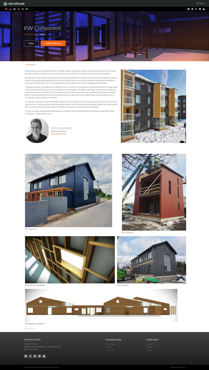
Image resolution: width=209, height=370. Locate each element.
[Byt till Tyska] (10, 9)
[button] (25, 328)
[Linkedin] (35, 356)
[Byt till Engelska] (6, 9)
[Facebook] (192, 9)
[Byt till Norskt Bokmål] (19, 9)
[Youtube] (188, 9)
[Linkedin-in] (196, 9)
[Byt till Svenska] (23, 9)
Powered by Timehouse (178, 367)
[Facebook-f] (30, 356)
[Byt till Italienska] (27, 9)
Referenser (31, 65)
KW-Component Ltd (31, 34)
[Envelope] (200, 9)
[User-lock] (204, 9)
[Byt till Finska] (14, 9)
